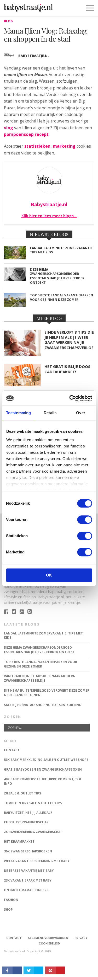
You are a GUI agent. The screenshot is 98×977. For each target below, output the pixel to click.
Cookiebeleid (49, 943)
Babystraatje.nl (33, 55)
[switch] (84, 519)
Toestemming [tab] (18, 412)
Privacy (80, 938)
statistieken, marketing (50, 146)
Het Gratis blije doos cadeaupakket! (67, 369)
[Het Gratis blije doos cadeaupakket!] (22, 385)
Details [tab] (50, 412)
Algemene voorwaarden (48, 938)
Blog (8, 21)
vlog (8, 128)
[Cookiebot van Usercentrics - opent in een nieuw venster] (70, 398)
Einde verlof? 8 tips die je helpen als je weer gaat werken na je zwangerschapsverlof (69, 340)
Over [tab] (80, 412)
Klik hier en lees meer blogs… (49, 215)
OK (49, 575)
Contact (13, 938)
